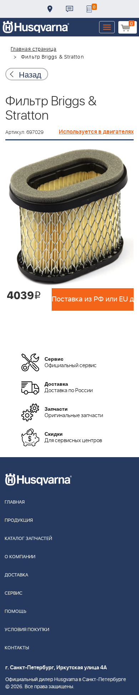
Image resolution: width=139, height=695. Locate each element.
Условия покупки (27, 629)
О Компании (20, 557)
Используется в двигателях (96, 132)
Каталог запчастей (28, 538)
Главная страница (34, 49)
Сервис (13, 593)
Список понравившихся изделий (89, 8)
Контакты (69, 8)
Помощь (15, 611)
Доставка (49, 8)
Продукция (19, 520)
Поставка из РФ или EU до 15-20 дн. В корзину (93, 299)
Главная (15, 502)
